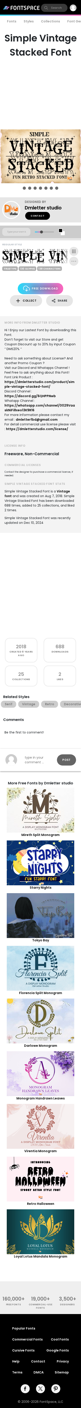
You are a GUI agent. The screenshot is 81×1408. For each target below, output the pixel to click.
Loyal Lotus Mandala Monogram (40, 1256)
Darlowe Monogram (40, 1045)
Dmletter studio (43, 208)
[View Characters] (73, 251)
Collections (50, 21)
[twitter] (40, 1388)
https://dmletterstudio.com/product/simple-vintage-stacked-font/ (39, 384)
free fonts (13, 1304)
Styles (29, 21)
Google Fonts (57, 1350)
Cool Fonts (60, 1339)
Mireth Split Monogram (40, 835)
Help (16, 1361)
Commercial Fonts (27, 1339)
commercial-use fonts (40, 1306)
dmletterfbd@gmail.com (37, 419)
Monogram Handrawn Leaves (40, 1098)
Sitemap (62, 1372)
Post (66, 760)
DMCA (39, 1372)
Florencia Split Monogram (40, 993)
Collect (30, 300)
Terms (17, 1372)
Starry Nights (41, 887)
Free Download (45, 288)
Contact (38, 216)
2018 (21, 646)
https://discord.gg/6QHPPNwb (30, 396)
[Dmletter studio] (13, 210)
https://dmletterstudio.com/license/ (37, 429)
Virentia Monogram (40, 1151)
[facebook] (25, 1388)
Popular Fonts (23, 1328)
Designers (67, 1304)
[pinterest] (55, 1388)
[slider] (41, 232)
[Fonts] (21, 7)
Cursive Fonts (23, 1350)
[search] (54, 8)
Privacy (63, 1361)
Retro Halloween (40, 1203)
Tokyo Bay (40, 940)
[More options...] (73, 261)
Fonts (11, 21)
